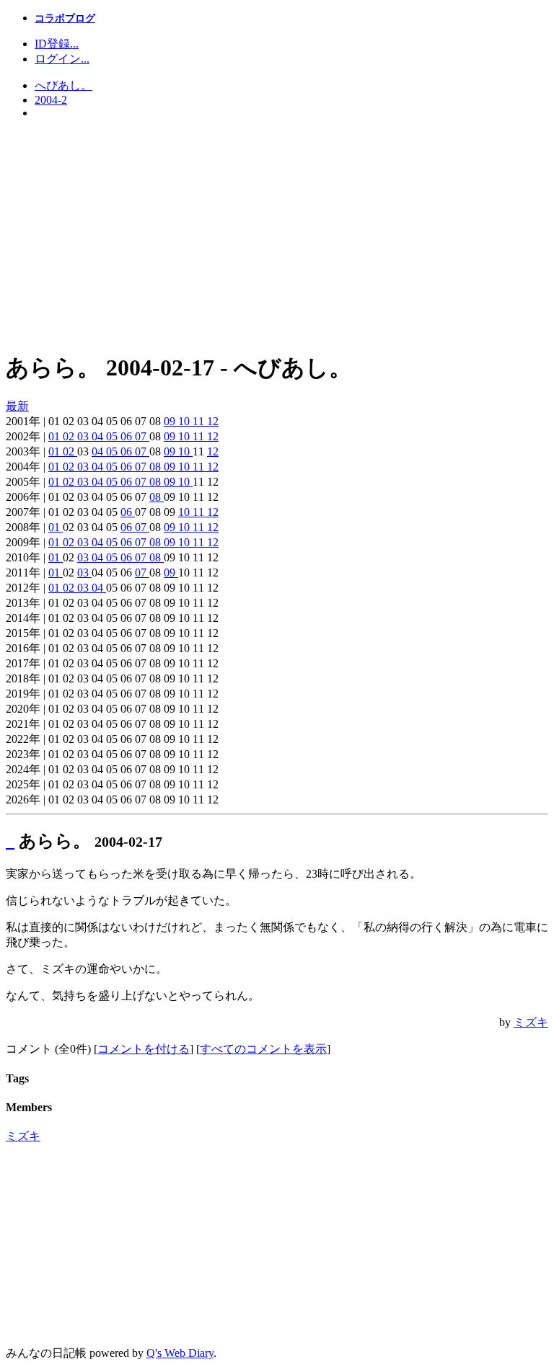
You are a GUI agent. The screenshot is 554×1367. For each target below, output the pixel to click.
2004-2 (51, 100)
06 (127, 436)
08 (156, 466)
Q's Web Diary (180, 1353)
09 (171, 421)
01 (55, 436)
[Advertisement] (277, 236)
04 (99, 436)
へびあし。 (63, 85)
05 (113, 436)
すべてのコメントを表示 (263, 1049)
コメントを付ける (143, 1049)
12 (213, 421)
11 (200, 421)
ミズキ (531, 1022)
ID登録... (57, 43)
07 (142, 436)
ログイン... (62, 59)
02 (70, 436)
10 (185, 421)
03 (84, 436)
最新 (17, 406)
